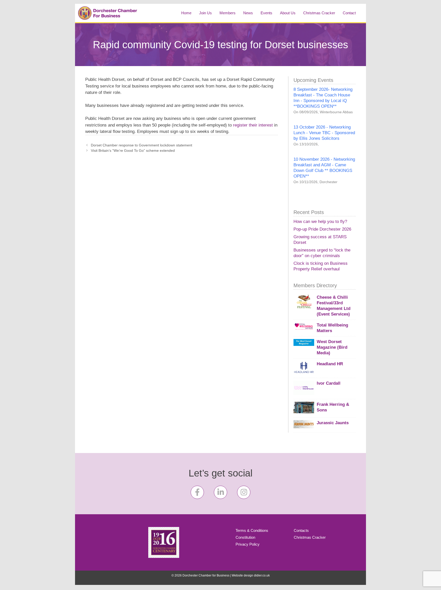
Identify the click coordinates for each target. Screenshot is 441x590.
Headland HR (330, 363)
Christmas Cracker (319, 13)
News (248, 13)
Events (266, 13)
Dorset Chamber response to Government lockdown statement (141, 145)
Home (186, 13)
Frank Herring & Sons (333, 407)
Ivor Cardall (328, 383)
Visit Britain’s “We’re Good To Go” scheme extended (133, 150)
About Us (288, 13)
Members (227, 13)
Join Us (205, 13)
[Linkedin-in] (220, 492)
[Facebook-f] (197, 492)
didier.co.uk (262, 575)
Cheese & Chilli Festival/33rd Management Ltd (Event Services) (333, 306)
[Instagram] (243, 492)
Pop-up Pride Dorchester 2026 (322, 229)
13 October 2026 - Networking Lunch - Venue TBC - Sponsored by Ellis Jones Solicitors (324, 133)
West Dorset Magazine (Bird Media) (332, 347)
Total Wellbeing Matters (332, 328)
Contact (349, 13)
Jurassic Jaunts (333, 422)
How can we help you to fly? (320, 221)
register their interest (253, 125)
